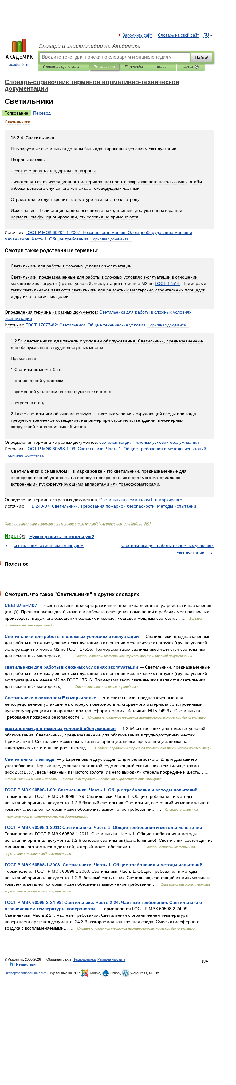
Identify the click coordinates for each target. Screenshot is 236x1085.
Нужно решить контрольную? (62, 536)
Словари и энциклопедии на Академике (89, 46)
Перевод (42, 113)
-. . (111, 506)
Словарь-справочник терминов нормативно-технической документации (64, 67)
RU (206, 35)
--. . (116, 448)
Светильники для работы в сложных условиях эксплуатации (72, 636)
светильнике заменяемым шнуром (49, 545)
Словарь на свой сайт (178, 35)
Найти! (201, 57)
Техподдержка (84, 959)
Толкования (104, 67)
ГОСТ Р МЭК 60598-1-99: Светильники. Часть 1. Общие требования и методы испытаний (101, 789)
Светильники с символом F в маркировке (50, 697)
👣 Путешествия (22, 964)
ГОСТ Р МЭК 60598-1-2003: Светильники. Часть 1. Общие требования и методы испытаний (104, 864)
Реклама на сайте (111, 959)
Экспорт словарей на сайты (26, 973)
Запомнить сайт (137, 35)
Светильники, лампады (30, 759)
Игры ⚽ (191, 67)
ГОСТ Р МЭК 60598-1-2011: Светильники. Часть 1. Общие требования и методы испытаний (103, 827)
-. (86, 324)
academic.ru (19, 65)
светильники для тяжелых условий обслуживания (60, 728)
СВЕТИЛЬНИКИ (21, 605)
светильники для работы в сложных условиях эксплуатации (71, 667)
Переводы (134, 67)
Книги (162, 67)
